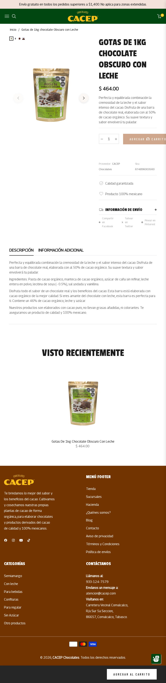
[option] (51, 95)
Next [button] (84, 100)
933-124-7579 (97, 582)
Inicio (13, 29)
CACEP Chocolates (66, 657)
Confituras (11, 599)
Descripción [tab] (21, 250)
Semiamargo (13, 576)
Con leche (11, 584)
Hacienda (92, 505)
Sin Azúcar (11, 615)
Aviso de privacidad (99, 536)
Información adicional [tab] (61, 250)
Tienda (91, 489)
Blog (89, 520)
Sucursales (94, 497)
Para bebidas (13, 592)
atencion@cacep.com (101, 593)
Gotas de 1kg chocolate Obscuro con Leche (83, 441)
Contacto (92, 528)
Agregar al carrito (131, 674)
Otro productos (15, 623)
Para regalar (12, 607)
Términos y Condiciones (102, 544)
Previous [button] (18, 100)
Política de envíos (98, 552)
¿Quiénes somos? (98, 512)
